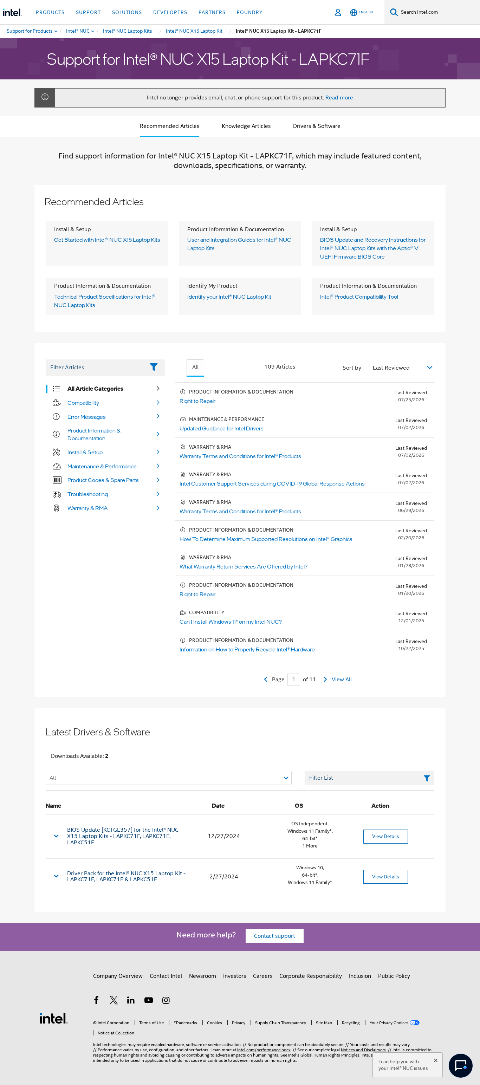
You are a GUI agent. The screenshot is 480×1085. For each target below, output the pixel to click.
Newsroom (202, 976)
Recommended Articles (169, 126)
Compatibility (83, 402)
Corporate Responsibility (310, 976)
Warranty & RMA (87, 508)
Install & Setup (85, 452)
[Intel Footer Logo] (54, 1017)
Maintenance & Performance (102, 466)
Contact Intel (166, 976)
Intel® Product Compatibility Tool (359, 296)
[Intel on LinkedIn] (131, 1001)
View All (342, 679)
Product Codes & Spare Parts (103, 479)
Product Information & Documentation (94, 434)
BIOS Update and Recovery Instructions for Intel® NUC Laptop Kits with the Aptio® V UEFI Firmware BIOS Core (373, 248)
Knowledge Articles (246, 126)
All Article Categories (95, 388)
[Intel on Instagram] (166, 1001)
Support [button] (88, 12)
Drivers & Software (316, 126)
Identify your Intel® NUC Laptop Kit (229, 296)
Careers (262, 976)
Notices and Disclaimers (363, 1049)
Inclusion (360, 976)
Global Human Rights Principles (329, 1055)
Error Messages (86, 416)
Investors (234, 976)
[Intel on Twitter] (114, 1001)
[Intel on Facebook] (96, 1001)
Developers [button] (170, 12)
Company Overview (118, 976)
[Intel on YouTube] (149, 1001)
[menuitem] (78, 31)
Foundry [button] (250, 12)
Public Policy (394, 976)
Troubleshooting (87, 494)
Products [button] (50, 12)
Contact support (274, 936)
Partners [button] (212, 12)
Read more (339, 97)
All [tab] (195, 367)
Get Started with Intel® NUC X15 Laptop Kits (107, 239)
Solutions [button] (127, 12)
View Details (385, 836)
